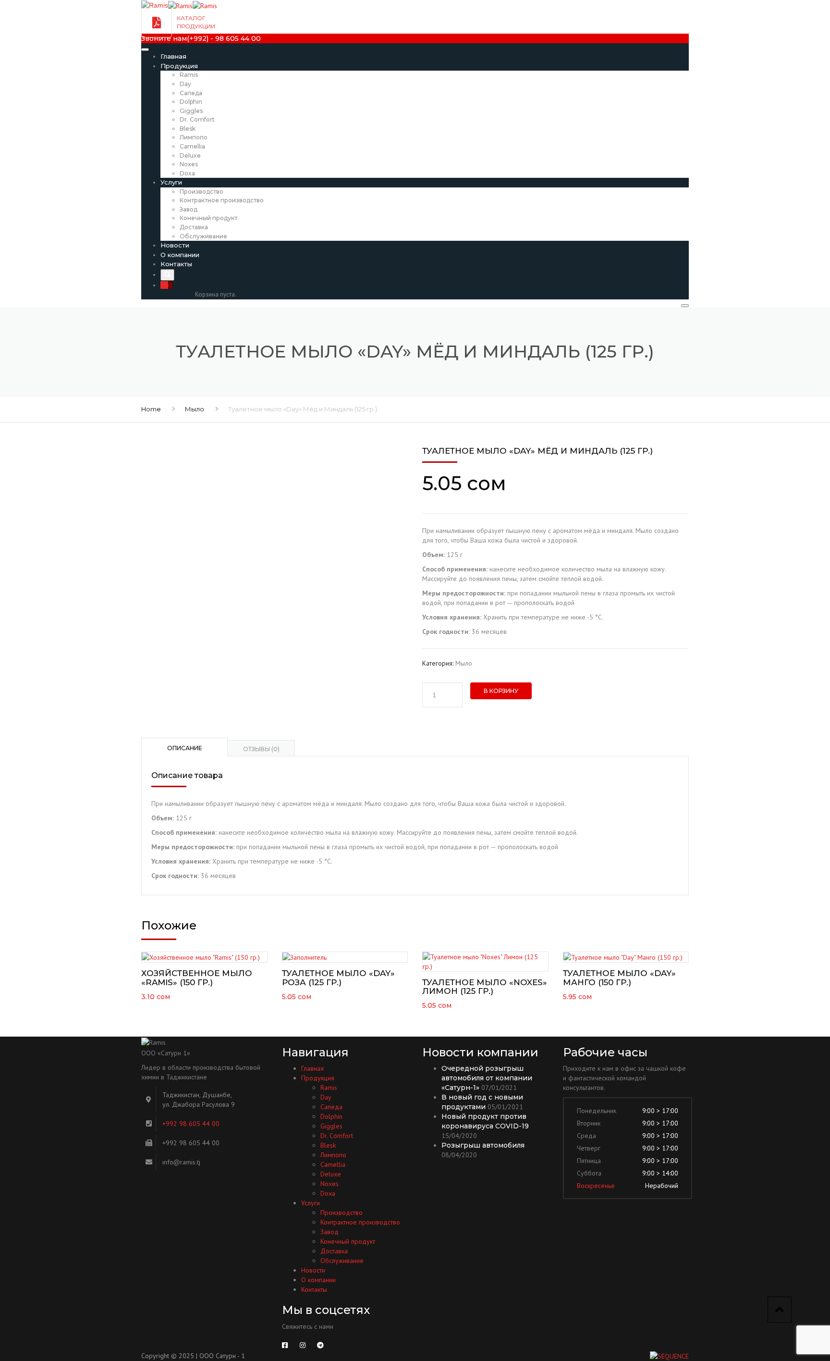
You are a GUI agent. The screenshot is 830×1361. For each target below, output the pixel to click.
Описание (184, 748)
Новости (174, 245)
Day (185, 83)
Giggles (191, 110)
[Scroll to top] (780, 1310)
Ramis (189, 74)
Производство (201, 191)
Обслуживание (203, 236)
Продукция (179, 66)
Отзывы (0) (261, 749)
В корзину (501, 690)
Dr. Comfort (197, 119)
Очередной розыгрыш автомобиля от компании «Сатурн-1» (486, 1078)
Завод (188, 209)
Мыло (194, 409)
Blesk (187, 128)
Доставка (194, 227)
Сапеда (191, 93)
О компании (179, 255)
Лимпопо (194, 137)
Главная (173, 56)
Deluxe (190, 155)
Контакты (176, 264)
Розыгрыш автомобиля (483, 1145)
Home (151, 409)
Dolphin (191, 101)
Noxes (189, 164)
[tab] (184, 747)
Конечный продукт (208, 218)
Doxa (187, 173)
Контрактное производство (222, 200)
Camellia (192, 146)
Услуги (171, 182)
